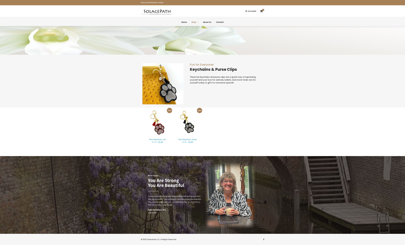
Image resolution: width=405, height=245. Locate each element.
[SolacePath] (157, 11)
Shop (193, 22)
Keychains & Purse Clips (213, 69)
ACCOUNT (252, 11)
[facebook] (263, 239)
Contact (220, 22)
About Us (207, 22)
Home (184, 22)
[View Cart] (261, 11)
